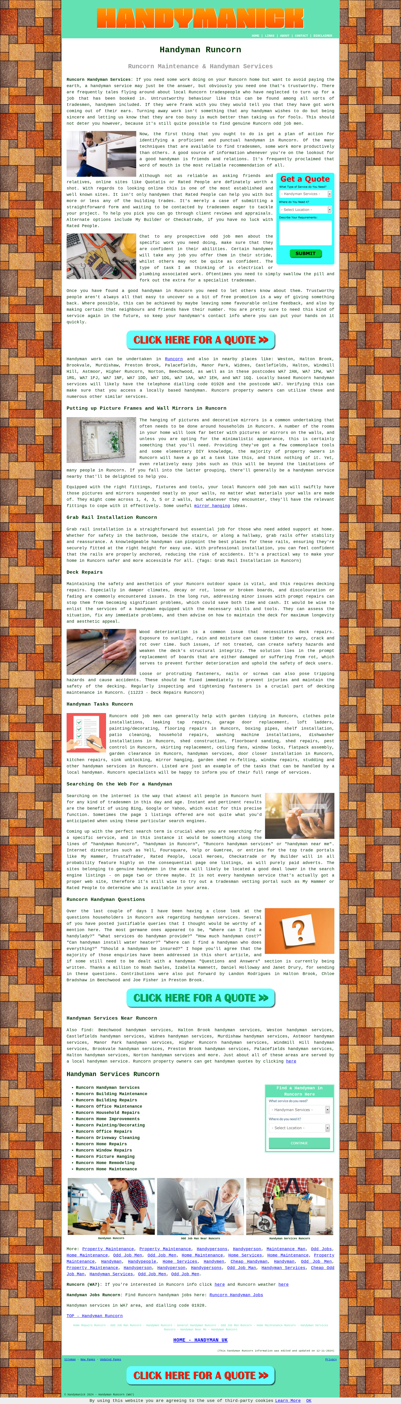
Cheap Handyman (249, 1261)
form (113, 207)
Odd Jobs (321, 1249)
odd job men (287, 123)
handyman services (210, 753)
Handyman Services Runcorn (113, 1074)
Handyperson (247, 1249)
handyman (255, 140)
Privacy (331, 1359)
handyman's (192, 316)
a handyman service (108, 86)
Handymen (214, 1261)
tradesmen (248, 146)
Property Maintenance (108, 1249)
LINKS (269, 36)
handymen (105, 104)
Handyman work (84, 359)
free (226, 297)
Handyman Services (283, 1268)
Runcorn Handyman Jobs (236, 1295)
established (248, 188)
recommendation (247, 165)
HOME (255, 36)
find (86, 1030)
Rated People (200, 194)
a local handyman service (97, 1061)
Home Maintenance (87, 1255)
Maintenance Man (286, 1249)
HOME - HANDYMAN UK (200, 1340)
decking (325, 686)
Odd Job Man (241, 1268)
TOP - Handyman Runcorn (95, 1316)
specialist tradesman (228, 280)
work (329, 104)
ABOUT (284, 36)
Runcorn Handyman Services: (100, 79)
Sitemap (70, 1359)
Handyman (111, 1261)
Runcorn (183, 290)
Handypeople (142, 1261)
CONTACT (301, 36)
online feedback (281, 303)
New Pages (88, 1359)
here (291, 1061)
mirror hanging (212, 506)
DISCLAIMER (323, 36)
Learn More (288, 1400)
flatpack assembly (310, 747)
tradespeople (225, 92)
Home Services (245, 1255)
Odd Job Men (127, 1255)
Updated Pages (110, 1359)
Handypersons (212, 1249)
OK (308, 1400)
